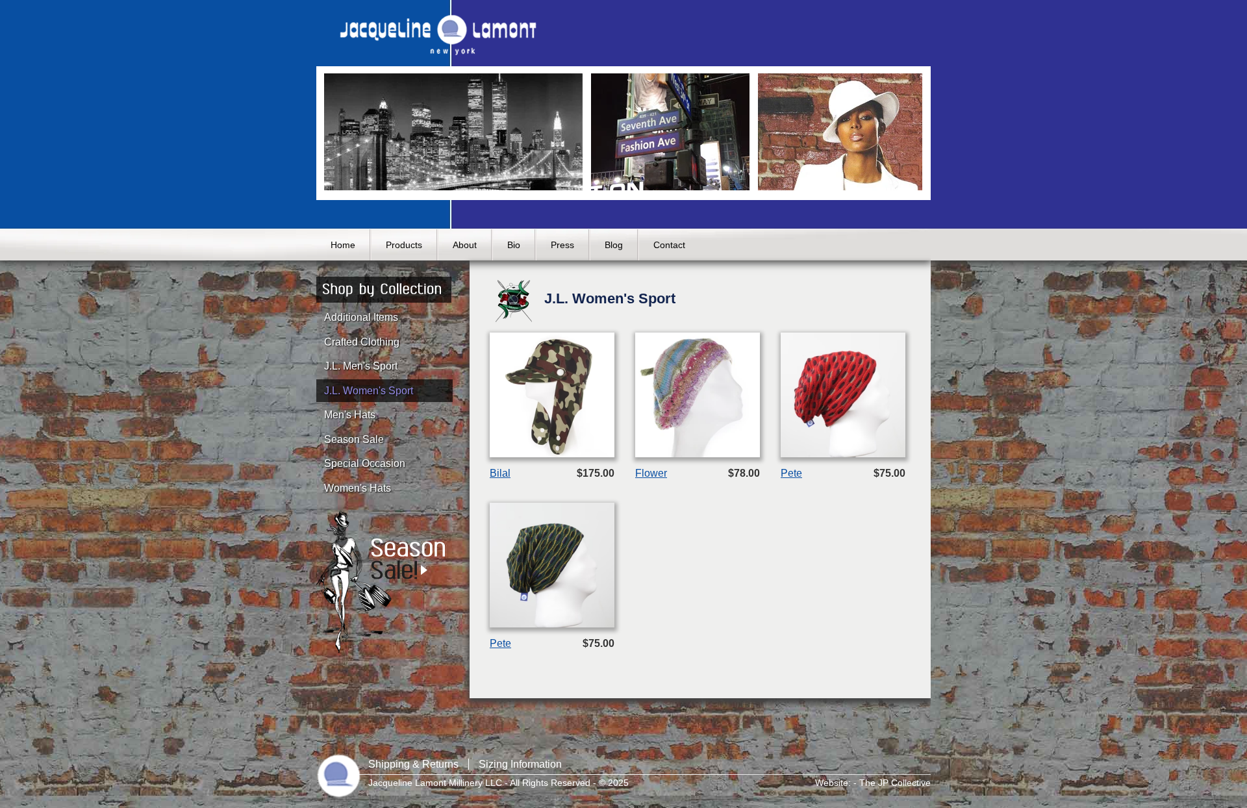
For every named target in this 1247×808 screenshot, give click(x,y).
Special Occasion (364, 463)
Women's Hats (357, 488)
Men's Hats (349, 414)
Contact (669, 245)
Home (343, 245)
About (465, 245)
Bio (513, 245)
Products (404, 245)
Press (562, 245)
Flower (651, 473)
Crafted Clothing (361, 341)
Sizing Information (520, 764)
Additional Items (361, 317)
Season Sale (354, 439)
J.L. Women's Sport (368, 390)
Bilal (500, 473)
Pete (791, 473)
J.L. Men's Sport (360, 366)
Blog (614, 245)
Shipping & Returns (413, 764)
